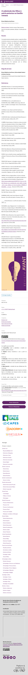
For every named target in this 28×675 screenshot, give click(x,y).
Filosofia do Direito (7, 547)
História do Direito (5, 325)
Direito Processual (6, 500)
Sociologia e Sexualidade (8, 583)
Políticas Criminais (7, 495)
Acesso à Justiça (6, 480)
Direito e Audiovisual (7, 588)
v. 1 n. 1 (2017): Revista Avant (16, 5)
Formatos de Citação (7, 395)
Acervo (7, 5)
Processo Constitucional (8, 507)
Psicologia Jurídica (7, 554)
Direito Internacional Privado (9, 484)
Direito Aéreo (6, 468)
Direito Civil (4, 320)
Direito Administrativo (8, 518)
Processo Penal (6, 509)
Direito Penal (5, 491)
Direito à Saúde (6, 529)
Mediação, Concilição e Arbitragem (10, 513)
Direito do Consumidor (8, 464)
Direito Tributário (6, 532)
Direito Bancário (6, 473)
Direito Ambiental (7, 522)
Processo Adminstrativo (8, 502)
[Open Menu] (1, 1)
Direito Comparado (7, 489)
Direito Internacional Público (9, 486)
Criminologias (6, 493)
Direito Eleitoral (6, 536)
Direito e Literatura (7, 592)
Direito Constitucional (7, 477)
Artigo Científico (7, 295)
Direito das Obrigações (8, 453)
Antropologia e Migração (8, 570)
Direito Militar (6, 538)
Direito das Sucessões (7, 459)
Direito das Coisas (7, 455)
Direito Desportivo (7, 543)
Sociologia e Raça (6, 581)
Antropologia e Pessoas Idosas (9, 565)
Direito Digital (6, 462)
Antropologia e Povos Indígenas (9, 568)
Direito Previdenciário (7, 527)
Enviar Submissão (14, 402)
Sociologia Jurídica (6, 574)
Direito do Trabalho (7, 541)
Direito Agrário (6, 520)
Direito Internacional (6, 482)
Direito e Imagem (6, 590)
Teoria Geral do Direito (6, 323)
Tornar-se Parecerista (14, 406)
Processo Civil (6, 504)
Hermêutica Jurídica (7, 550)
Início (2, 5)
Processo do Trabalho (7, 511)
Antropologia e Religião (8, 572)
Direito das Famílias (6, 321)
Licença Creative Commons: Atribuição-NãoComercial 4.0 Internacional (12, 645)
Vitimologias (5, 498)
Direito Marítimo (6, 475)
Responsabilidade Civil (7, 450)
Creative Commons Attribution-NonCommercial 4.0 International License (13, 340)
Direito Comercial (6, 466)
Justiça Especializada (6, 534)
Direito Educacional (7, 525)
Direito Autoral (6, 471)
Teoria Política (6, 556)
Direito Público (5, 516)
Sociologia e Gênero (7, 579)
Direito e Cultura (5, 586)
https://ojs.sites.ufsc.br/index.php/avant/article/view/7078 (13, 390)
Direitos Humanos (7, 561)
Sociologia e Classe (7, 577)
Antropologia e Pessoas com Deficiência (11, 563)
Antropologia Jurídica (6, 559)
